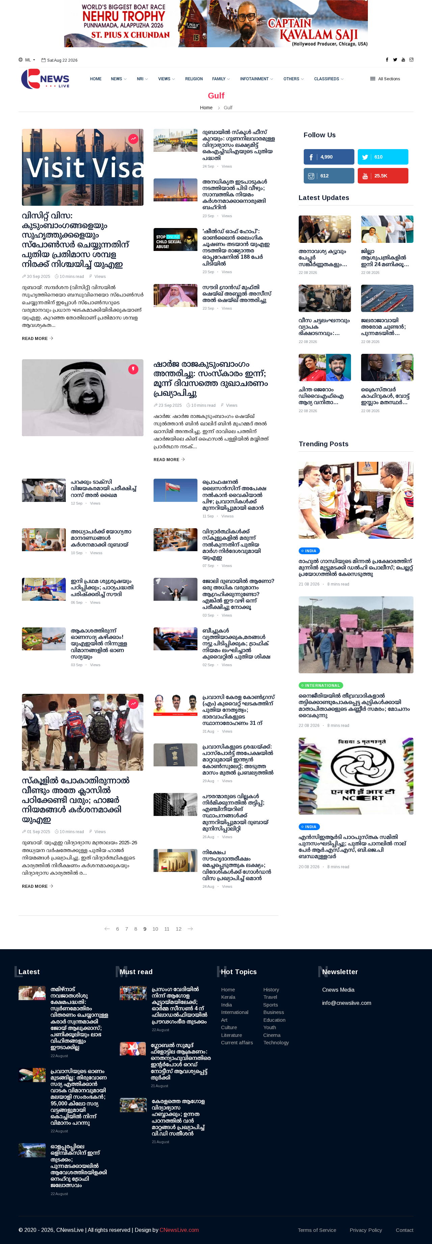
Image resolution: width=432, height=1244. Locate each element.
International (234, 1012)
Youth (269, 1027)
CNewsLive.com (179, 1230)
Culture (229, 1027)
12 (178, 929)
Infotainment (254, 79)
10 (155, 929)
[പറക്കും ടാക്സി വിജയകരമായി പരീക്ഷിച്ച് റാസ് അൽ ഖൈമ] (44, 495)
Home (96, 79)
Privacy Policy (366, 1230)
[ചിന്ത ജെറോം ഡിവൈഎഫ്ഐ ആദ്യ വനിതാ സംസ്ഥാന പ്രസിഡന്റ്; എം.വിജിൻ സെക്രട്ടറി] (325, 367)
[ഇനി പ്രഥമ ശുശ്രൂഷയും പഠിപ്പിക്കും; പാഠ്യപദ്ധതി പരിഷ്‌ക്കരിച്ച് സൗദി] (44, 595)
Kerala (228, 997)
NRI (140, 79)
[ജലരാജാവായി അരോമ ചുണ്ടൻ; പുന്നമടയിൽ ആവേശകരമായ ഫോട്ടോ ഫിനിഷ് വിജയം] (387, 298)
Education (274, 1020)
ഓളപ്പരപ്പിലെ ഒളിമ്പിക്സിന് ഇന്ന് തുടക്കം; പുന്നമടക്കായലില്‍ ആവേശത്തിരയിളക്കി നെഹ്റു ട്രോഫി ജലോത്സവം (79, 1165)
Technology (276, 1042)
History (271, 989)
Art (224, 1020)
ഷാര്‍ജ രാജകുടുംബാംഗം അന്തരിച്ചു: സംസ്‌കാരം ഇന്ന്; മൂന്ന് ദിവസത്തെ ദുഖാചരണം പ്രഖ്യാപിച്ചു (211, 378)
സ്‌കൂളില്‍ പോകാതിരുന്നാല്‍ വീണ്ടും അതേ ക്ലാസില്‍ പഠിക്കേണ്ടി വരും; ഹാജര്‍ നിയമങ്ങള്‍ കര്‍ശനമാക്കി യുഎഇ (76, 800)
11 (166, 929)
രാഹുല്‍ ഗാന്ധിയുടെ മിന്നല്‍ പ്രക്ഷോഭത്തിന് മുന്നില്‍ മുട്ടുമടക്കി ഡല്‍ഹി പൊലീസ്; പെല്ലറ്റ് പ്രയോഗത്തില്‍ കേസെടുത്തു (356, 567)
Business (273, 1012)
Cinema (271, 1035)
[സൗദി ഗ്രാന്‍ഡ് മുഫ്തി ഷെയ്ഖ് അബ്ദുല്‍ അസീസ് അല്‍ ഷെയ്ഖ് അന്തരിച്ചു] (175, 301)
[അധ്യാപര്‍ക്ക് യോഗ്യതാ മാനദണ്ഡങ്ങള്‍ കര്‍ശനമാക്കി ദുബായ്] (44, 545)
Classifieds (326, 79)
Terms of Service (317, 1230)
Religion (194, 79)
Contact (404, 1230)
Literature (231, 1035)
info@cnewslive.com (346, 1003)
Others (291, 79)
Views (164, 79)
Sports (270, 1005)
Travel (270, 997)
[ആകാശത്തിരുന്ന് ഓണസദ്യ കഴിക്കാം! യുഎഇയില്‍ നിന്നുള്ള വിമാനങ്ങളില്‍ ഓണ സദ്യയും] (44, 644)
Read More (35, 338)
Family (218, 79)
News (116, 79)
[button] (27, 60)
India (226, 1005)
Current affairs (237, 1042)
